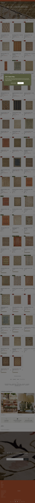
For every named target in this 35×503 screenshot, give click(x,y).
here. (11, 80)
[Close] (30, 75)
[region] (17, 80)
